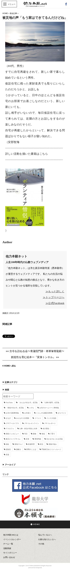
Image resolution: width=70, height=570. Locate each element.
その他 (41, 544)
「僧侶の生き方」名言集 (15, 408)
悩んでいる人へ (45, 535)
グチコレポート (50, 423)
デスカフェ (10, 428)
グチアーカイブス (12, 423)
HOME (5, 13)
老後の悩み (53, 444)
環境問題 (38, 439)
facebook (66, 4)
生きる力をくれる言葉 (54, 439)
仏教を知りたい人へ (47, 539)
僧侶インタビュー (12, 434)
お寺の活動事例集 (12, 413)
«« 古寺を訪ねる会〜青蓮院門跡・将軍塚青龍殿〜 (35, 351)
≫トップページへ (53, 297)
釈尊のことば (31, 449)
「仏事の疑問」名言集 (51, 402)
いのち (31, 408)
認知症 (8, 449)
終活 (41, 444)
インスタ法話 (51, 418)
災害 (27, 439)
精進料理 (31, 444)
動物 (34, 434)
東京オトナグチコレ (13, 439)
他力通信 (46, 428)
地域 (43, 434)
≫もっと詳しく (55, 291)
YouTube (9, 402)
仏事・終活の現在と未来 (28, 428)
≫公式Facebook (55, 303)
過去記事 (13, 13)
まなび (8, 418)
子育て (52, 434)
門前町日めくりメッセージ (51, 449)
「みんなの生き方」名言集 (28, 402)
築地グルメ (18, 444)
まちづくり (62, 413)
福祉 (7, 444)
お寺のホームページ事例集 (49, 408)
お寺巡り (27, 413)
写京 (26, 434)
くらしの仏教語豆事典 (44, 413)
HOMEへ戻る (10, 366)
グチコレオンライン (31, 423)
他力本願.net (35, 6)
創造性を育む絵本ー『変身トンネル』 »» (35, 357)
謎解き (18, 449)
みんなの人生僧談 (22, 418)
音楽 (7, 454)
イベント (38, 418)
